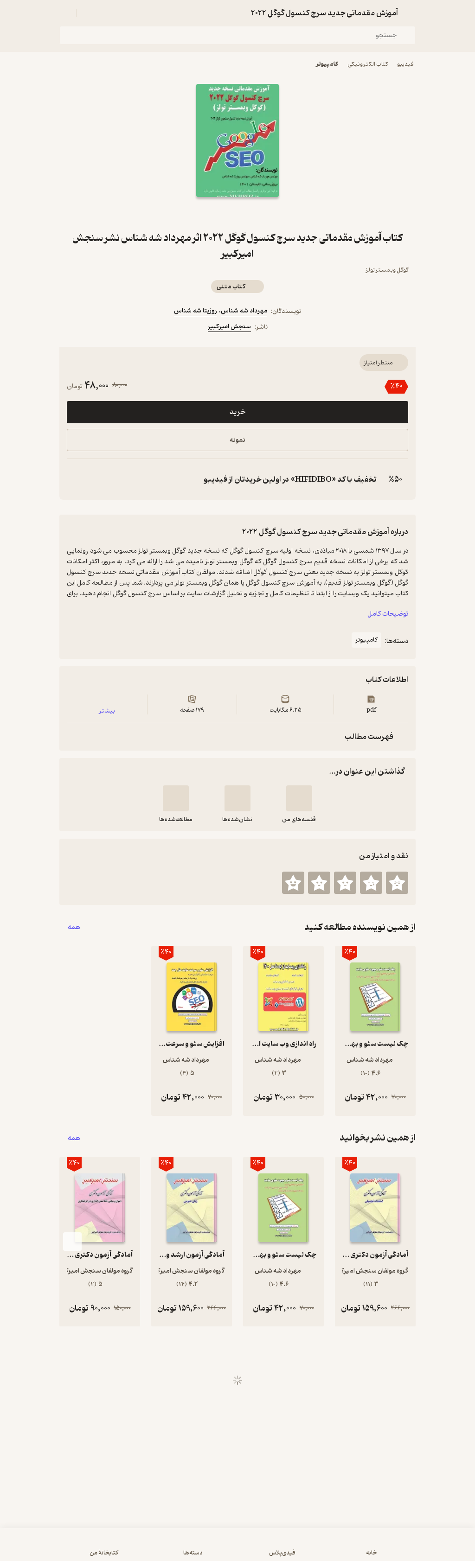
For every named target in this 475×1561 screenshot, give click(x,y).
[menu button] (65, 13)
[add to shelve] (299, 798)
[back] (410, 13)
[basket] (88, 13)
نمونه (237, 440)
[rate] (397, 883)
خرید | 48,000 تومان (237, 1549)
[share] (215, 213)
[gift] (237, 213)
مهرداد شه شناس (244, 311)
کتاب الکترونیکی (367, 64)
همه (74, 927)
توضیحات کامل (387, 614)
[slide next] (72, 1241)
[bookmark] (259, 213)
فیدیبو (405, 64)
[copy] (76, 479)
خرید (237, 412)
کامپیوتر (327, 64)
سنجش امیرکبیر (229, 326)
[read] (176, 798)
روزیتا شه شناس (195, 311)
